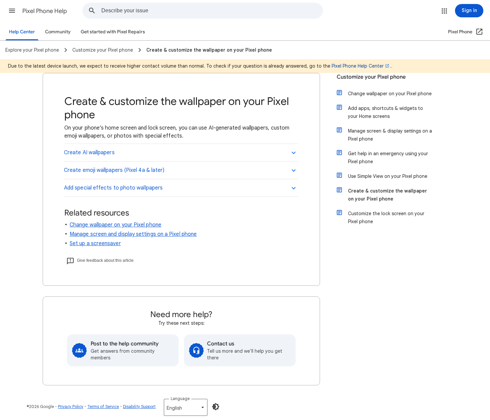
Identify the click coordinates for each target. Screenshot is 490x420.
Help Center (22, 32)
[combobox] (212, 10)
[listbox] (186, 407)
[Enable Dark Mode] (216, 407)
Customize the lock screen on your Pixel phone (386, 217)
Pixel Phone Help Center (358, 66)
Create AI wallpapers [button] (89, 152)
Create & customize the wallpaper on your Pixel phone (387, 195)
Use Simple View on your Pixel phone (387, 176)
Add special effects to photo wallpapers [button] (113, 188)
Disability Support (139, 406)
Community (58, 32)
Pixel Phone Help (44, 11)
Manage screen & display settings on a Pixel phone (390, 135)
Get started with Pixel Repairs (113, 32)
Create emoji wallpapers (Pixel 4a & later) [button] (114, 170)
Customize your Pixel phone (371, 77)
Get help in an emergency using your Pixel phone (388, 158)
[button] (12, 11)
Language (180, 398)
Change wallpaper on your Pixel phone (115, 224)
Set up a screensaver (95, 243)
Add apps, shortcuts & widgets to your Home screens (385, 112)
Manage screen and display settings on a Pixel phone (133, 234)
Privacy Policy (70, 406)
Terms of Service (103, 406)
